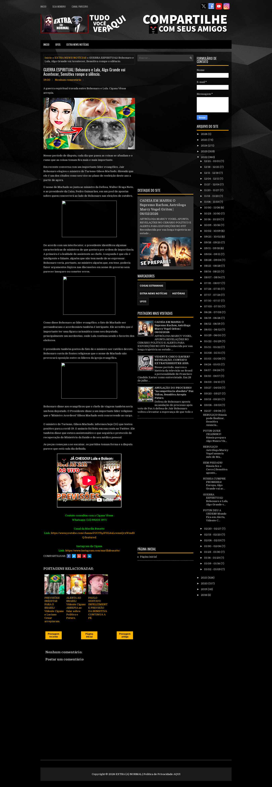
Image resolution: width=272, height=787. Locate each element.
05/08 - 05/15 (212, 352)
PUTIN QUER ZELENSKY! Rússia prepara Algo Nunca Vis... (215, 435)
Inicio (43, 6)
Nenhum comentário (68, 79)
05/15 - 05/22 (212, 347)
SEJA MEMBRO (59, 6)
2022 (204, 157)
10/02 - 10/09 (212, 230)
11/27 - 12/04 (212, 184)
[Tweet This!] (74, 556)
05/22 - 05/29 (213, 341)
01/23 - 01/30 (212, 551)
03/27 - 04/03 (213, 387)
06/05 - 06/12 (212, 329)
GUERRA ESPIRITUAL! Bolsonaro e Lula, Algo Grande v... (215, 499)
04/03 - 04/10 (212, 381)
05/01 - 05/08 (213, 358)
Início (48, 57)
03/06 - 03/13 (212, 405)
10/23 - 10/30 (212, 213)
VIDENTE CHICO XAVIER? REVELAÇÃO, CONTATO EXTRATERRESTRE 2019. (172, 360)
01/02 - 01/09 (212, 569)
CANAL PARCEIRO (80, 6)
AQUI (176, 774)
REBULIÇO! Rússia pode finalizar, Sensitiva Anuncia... (215, 419)
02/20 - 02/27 (213, 528)
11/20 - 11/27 (212, 190)
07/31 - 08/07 (212, 283)
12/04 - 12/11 (212, 178)
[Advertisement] (165, 124)
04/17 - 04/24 (212, 370)
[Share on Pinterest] (84, 556)
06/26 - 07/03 (213, 312)
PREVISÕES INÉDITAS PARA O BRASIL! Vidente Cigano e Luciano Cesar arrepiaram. (54, 609)
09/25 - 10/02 (212, 236)
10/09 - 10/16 (212, 225)
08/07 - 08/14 (212, 277)
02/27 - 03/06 (213, 410)
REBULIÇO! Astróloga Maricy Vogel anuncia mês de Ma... (215, 451)
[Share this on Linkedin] (89, 556)
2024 (204, 145)
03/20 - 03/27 (213, 393)
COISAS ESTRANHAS (151, 285)
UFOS (58, 44)
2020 (204, 583)
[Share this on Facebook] (69, 556)
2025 (204, 139)
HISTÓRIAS (178, 293)
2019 (204, 589)
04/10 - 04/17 (212, 375)
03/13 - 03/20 (212, 399)
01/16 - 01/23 (212, 557)
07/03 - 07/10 (213, 306)
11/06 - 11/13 (211, 201)
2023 (204, 151)
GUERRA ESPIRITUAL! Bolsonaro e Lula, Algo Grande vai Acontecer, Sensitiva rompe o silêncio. (84, 71)
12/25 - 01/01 (212, 161)
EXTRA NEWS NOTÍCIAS (78, 44)
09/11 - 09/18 (212, 248)
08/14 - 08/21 (212, 271)
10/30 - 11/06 (212, 207)
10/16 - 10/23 (212, 219)
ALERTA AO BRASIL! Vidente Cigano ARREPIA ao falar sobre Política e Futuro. (76, 607)
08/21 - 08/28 (212, 265)
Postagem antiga (125, 635)
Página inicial (89, 635)
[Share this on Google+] (79, 556)
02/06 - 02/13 (212, 540)
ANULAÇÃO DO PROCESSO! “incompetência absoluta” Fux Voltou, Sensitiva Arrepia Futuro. (174, 392)
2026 (204, 134)
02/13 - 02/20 (212, 534)
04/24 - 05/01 (212, 364)
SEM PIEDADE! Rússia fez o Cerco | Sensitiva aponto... (215, 467)
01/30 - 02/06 (213, 546)
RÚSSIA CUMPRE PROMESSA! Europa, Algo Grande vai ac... (214, 483)
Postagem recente (53, 635)
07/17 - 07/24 (212, 294)
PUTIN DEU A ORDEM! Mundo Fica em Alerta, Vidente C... (214, 515)
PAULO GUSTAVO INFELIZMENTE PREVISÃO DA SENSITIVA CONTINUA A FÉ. (98, 607)
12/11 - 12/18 (211, 172)
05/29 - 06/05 (213, 335)
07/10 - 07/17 (212, 300)
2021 (204, 577)
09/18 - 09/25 (212, 242)
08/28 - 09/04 (213, 259)
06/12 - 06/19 (212, 323)
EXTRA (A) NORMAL (129, 774)
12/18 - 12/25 (212, 166)
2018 (204, 594)
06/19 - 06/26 (212, 317)
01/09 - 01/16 (212, 563)
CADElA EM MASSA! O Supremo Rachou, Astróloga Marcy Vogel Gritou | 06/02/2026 (172, 327)
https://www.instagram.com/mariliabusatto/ (92, 550)
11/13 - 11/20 (211, 196)
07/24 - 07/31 (212, 288)
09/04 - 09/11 (212, 254)
